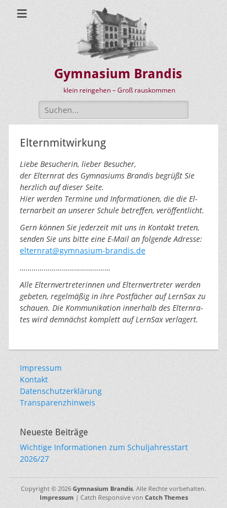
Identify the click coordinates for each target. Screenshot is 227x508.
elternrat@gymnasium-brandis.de (82, 250)
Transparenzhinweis (57, 402)
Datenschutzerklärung (61, 391)
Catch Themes (166, 497)
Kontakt (34, 379)
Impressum (41, 368)
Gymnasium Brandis (118, 74)
